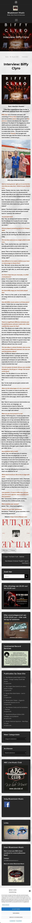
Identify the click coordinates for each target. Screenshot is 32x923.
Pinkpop (12, 550)
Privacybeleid (19, 920)
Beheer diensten (5, 904)
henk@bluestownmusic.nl (11, 860)
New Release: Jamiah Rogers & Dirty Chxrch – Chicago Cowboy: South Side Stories (15, 679)
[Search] (26, 576)
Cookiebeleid (12, 920)
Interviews (25, 57)
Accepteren (16, 909)
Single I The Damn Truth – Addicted (14, 556)
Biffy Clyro (5, 550)
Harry (6, 57)
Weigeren (16, 913)
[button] (30, 891)
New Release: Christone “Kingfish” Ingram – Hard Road (17, 562)
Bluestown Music (16, 13)
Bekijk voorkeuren (16, 917)
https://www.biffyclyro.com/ (18, 517)
